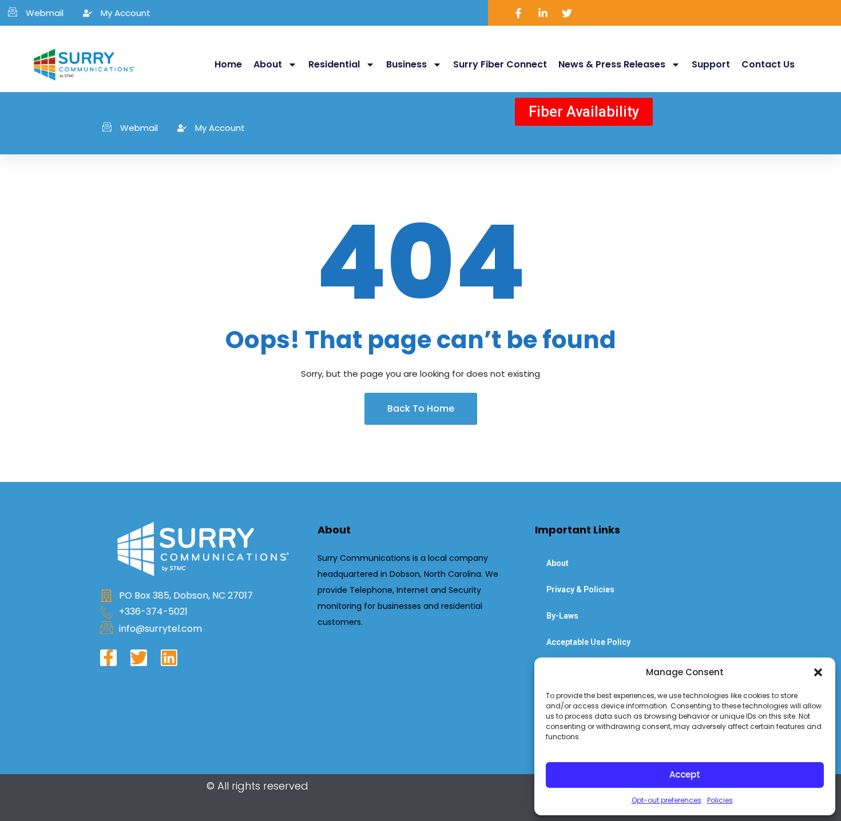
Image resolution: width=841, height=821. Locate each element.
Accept (684, 774)
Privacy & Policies (580, 589)
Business (406, 64)
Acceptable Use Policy (588, 642)
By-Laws (562, 615)
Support (711, 64)
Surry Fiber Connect (500, 64)
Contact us (768, 64)
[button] (818, 672)
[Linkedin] (169, 657)
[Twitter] (138, 657)
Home (228, 64)
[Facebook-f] (108, 657)
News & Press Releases (611, 64)
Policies (720, 800)
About (267, 64)
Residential (334, 64)
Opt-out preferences (666, 800)
